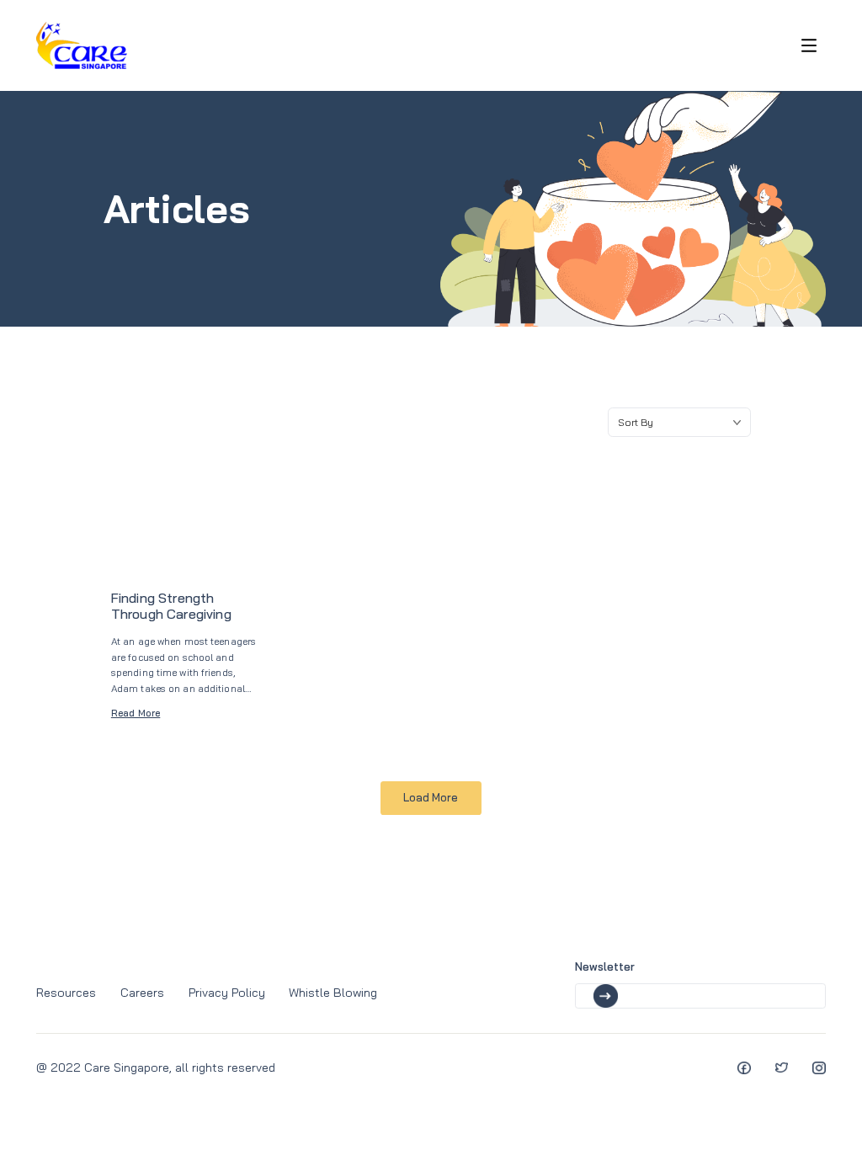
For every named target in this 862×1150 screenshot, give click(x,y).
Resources (66, 992)
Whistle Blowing (333, 992)
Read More (136, 712)
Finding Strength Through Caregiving (171, 605)
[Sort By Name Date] (679, 422)
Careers (142, 992)
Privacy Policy (227, 992)
